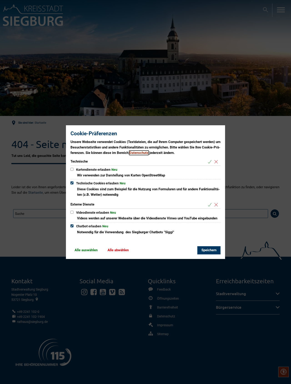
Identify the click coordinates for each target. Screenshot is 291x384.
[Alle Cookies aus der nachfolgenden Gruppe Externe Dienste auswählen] (210, 205)
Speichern (208, 250)
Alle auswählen (86, 250)
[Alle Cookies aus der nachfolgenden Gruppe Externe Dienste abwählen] (217, 205)
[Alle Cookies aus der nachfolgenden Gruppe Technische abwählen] (217, 162)
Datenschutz (138, 153)
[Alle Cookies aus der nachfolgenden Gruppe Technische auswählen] (210, 162)
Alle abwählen (118, 250)
